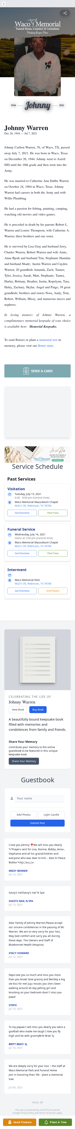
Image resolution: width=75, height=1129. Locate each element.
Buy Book (38, 709)
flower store (45, 345)
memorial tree (48, 339)
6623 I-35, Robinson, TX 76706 (33, 505)
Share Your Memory (24, 761)
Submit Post (37, 823)
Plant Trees (53, 512)
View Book (18, 709)
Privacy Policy (27, 1112)
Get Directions (22, 512)
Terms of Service (47, 1112)
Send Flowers (53, 590)
